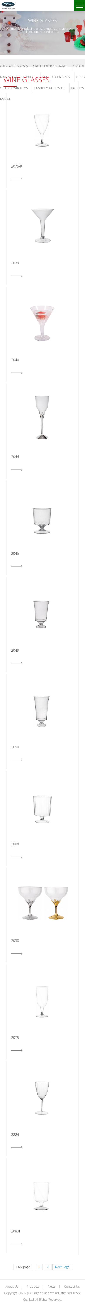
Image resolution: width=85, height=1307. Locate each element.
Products (33, 1286)
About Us (11, 1286)
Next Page (62, 1267)
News (52, 1286)
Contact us (72, 1286)
